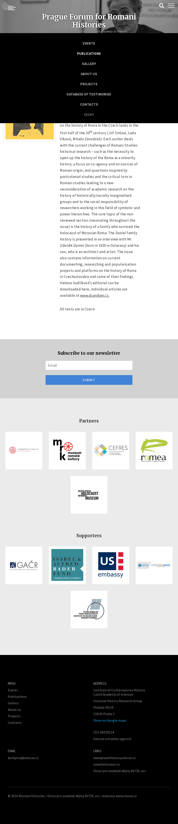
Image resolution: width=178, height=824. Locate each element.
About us (89, 74)
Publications (89, 53)
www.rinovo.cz (126, 796)
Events (89, 43)
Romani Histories (32, 796)
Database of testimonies (89, 94)
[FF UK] (23, 450)
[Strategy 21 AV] (154, 565)
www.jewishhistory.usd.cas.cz (114, 758)
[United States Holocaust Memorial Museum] (89, 495)
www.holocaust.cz (106, 764)
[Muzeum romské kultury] (67, 450)
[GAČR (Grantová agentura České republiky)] (23, 565)
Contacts (89, 104)
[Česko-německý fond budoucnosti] (89, 609)
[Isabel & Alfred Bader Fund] (67, 565)
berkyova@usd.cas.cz (23, 758)
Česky (89, 114)
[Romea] (154, 450)
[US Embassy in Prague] (110, 565)
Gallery (89, 64)
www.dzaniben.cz (94, 295)
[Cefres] (110, 450)
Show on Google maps (109, 720)
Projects (89, 84)
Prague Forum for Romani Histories (89, 20)
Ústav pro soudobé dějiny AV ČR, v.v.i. (119, 771)
